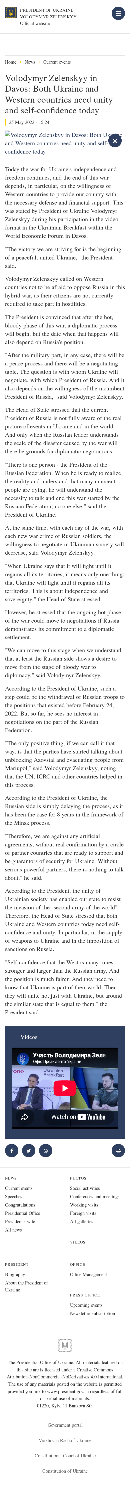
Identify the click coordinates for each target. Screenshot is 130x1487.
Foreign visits (83, 1213)
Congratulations (20, 1205)
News (30, 62)
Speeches (13, 1196)
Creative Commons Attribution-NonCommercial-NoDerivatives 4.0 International (64, 1373)
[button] (28, 1150)
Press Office (85, 1294)
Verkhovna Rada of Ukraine (65, 1440)
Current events (57, 62)
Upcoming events (86, 1305)
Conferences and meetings (95, 1196)
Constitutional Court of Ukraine (65, 1455)
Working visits (84, 1205)
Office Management (88, 1274)
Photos (78, 1178)
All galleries (81, 1221)
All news (13, 1230)
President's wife (20, 1221)
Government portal (65, 1425)
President (16, 1264)
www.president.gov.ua (68, 1391)
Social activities (85, 1188)
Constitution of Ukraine (65, 1471)
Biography (15, 1274)
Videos (78, 1241)
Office (77, 1264)
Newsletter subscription (92, 1313)
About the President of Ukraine (26, 1286)
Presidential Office (22, 1213)
